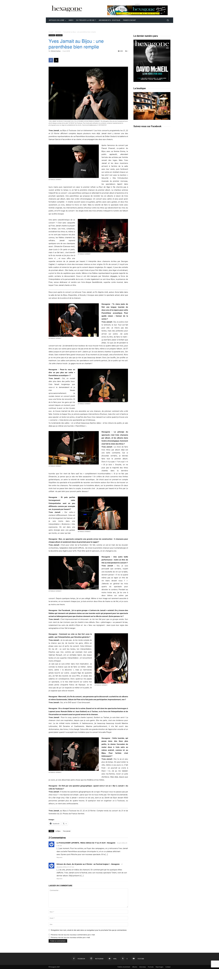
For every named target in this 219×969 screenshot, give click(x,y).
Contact (167, 967)
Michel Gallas (56, 51)
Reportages (159, 967)
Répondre (59, 857)
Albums (134, 967)
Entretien (58, 32)
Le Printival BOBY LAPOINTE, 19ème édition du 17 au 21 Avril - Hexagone (86, 843)
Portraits (151, 967)
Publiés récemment (124, 967)
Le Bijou (58, 831)
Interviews (59, 35)
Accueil (51, 32)
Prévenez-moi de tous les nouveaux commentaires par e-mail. (73, 935)
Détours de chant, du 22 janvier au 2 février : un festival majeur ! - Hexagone (88, 864)
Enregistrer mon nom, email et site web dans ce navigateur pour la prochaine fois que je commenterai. (89, 930)
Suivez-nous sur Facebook (147, 126)
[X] (56, 60)
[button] (167, 20)
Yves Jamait (66, 831)
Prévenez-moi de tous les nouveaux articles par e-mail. (70, 937)
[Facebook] (51, 60)
